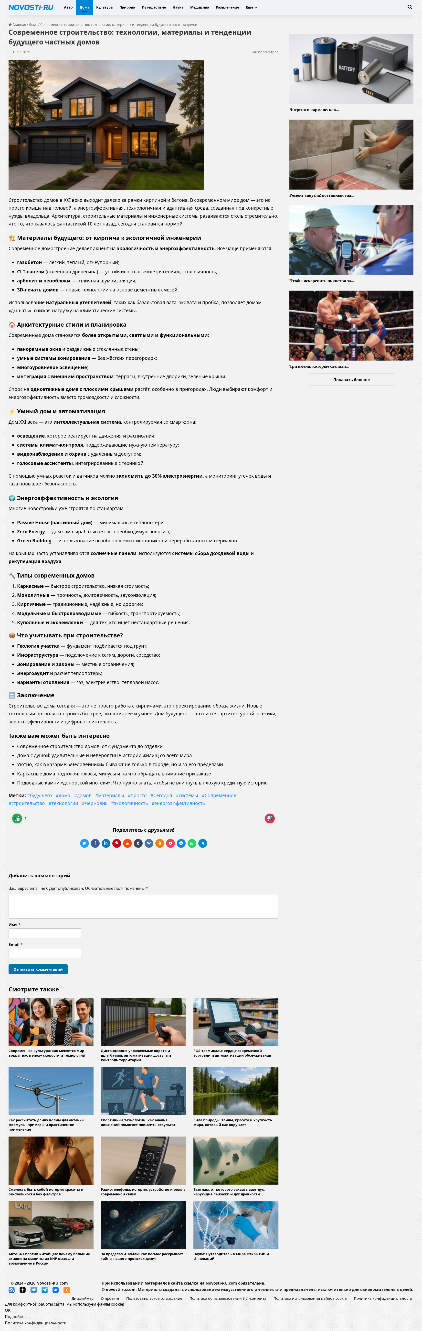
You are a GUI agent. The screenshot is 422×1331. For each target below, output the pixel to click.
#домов (83, 795)
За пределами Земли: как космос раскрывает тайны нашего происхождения (142, 1256)
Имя (15, 924)
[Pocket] (170, 843)
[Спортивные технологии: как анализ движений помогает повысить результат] (143, 1091)
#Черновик (94, 803)
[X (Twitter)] (84, 843)
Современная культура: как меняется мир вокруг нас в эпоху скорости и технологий (47, 1053)
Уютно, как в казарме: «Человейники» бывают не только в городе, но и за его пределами (120, 764)
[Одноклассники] (159, 843)
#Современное (219, 795)
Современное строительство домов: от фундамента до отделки (90, 746)
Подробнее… (17, 1316)
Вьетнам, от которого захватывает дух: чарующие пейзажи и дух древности (229, 1191)
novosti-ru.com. (121, 1289)
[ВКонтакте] (149, 843)
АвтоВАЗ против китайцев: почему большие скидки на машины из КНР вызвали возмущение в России (49, 1259)
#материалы (109, 795)
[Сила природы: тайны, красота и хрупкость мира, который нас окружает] (235, 1091)
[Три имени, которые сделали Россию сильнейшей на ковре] (351, 326)
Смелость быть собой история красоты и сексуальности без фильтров (46, 1191)
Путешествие (154, 7)
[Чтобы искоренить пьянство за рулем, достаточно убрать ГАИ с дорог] (351, 240)
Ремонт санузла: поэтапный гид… (321, 195)
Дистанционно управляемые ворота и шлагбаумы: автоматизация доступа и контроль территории (136, 1055)
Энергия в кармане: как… (314, 110)
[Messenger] (181, 843)
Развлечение (227, 7)
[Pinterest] (116, 843)
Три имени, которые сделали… (319, 366)
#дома (63, 795)
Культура (104, 7)
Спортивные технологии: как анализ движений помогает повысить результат (138, 1122)
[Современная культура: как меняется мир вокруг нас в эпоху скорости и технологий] (51, 1022)
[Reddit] (127, 843)
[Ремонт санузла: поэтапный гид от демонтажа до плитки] (351, 155)
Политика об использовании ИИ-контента (228, 1298)
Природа (127, 7)
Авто (68, 7)
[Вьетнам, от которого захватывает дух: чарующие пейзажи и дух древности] (235, 1161)
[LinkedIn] (106, 843)
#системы (187, 795)
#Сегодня (161, 795)
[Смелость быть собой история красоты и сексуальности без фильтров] (51, 1161)
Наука (178, 7)
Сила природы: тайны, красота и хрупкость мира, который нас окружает (232, 1122)
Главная (19, 24)
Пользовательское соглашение (154, 1298)
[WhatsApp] (192, 843)
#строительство (27, 803)
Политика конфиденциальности (383, 1298)
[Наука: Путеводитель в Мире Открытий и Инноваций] (235, 1225)
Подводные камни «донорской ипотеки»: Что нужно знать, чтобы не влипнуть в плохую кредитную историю (142, 783)
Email (16, 944)
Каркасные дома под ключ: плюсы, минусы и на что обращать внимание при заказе (114, 774)
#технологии (63, 803)
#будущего (39, 795)
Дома (84, 7)
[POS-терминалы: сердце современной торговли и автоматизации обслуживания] (235, 1022)
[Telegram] (202, 843)
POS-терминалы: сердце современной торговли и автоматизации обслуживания (232, 1053)
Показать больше (351, 379)
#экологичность (129, 803)
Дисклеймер (83, 1298)
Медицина (199, 7)
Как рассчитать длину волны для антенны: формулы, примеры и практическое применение (47, 1125)
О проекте (110, 1298)
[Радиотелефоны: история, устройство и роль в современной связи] (143, 1161)
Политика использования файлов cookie (310, 1298)
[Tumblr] (138, 843)
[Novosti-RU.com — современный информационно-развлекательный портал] (31, 7)
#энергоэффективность (178, 803)
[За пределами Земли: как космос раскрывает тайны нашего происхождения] (143, 1225)
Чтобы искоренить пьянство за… (321, 281)
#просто (137, 795)
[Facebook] (95, 843)
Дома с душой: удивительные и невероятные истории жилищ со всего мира (104, 755)
